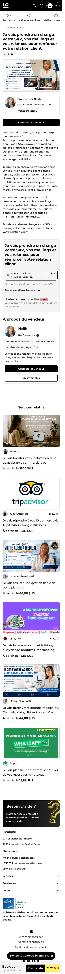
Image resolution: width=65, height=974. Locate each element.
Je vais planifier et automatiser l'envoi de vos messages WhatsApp (30, 772)
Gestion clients (15, 27)
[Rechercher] (34, 5)
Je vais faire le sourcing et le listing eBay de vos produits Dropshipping (28, 648)
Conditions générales (31, 941)
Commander (35, 968)
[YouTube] (28, 961)
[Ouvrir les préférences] (41, 5)
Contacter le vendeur (31, 122)
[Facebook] (33, 961)
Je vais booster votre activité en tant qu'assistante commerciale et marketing (29, 462)
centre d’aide (14, 821)
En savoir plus (31, 378)
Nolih (37, 99)
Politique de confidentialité (31, 947)
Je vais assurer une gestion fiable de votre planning (29, 585)
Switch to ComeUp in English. (29, 955)
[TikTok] (38, 961)
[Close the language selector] (52, 956)
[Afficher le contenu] (58, 876)
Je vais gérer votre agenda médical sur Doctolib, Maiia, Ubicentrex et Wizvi (31, 710)
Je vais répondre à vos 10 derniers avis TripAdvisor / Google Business (30, 523)
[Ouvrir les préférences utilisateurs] (56, 5)
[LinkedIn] (24, 961)
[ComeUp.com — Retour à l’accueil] (5, 5)
